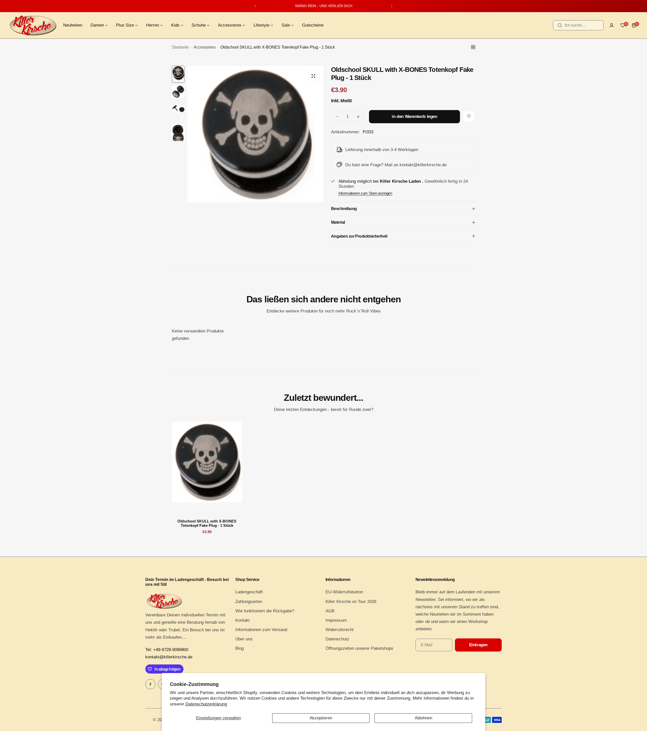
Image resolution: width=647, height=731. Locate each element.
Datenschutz (337, 639)
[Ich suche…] (559, 25)
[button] (255, 6)
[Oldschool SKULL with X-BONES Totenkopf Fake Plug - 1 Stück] (207, 468)
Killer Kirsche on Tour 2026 (351, 601)
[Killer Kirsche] (33, 25)
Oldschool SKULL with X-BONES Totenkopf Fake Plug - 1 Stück (206, 523)
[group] (255, 157)
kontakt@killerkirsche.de (168, 657)
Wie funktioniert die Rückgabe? (264, 611)
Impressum (336, 620)
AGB (330, 611)
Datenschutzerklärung (206, 704)
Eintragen (478, 644)
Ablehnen (423, 718)
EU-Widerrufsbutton (344, 592)
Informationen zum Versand (261, 629)
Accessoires (205, 47)
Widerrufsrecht (340, 629)
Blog (239, 648)
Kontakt (242, 620)
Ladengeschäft (249, 592)
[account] (611, 25)
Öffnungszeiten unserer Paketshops (359, 648)
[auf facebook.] (150, 684)
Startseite (180, 47)
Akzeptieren (321, 718)
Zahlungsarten (248, 601)
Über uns (243, 639)
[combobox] (578, 25)
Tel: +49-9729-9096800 (166, 649)
